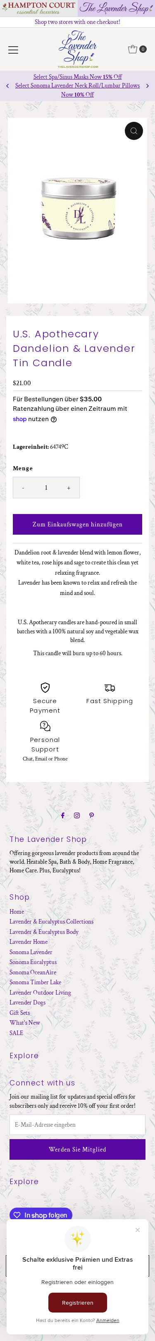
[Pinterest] (91, 816)
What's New (25, 1023)
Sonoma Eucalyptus (33, 962)
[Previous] (8, 86)
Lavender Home (29, 942)
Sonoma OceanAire (33, 972)
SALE (16, 1033)
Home (17, 911)
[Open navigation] (13, 49)
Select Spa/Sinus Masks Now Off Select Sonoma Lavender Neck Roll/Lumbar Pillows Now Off (77, 86)
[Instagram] (77, 816)
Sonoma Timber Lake (35, 982)
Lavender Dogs (27, 1002)
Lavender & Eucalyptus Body (44, 932)
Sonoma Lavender (31, 952)
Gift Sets (20, 1013)
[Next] (147, 86)
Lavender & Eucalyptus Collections (51, 921)
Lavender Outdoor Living (40, 992)
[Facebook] (62, 816)
